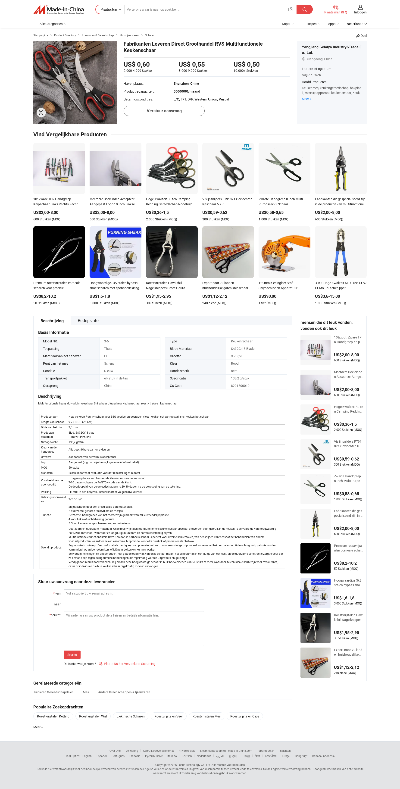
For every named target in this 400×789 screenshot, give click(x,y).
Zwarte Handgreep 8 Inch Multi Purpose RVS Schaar (348, 478)
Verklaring (131, 750)
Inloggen (360, 12)
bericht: (55, 615)
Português (118, 756)
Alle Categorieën (51, 24)
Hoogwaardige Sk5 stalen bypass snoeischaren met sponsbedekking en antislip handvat (348, 582)
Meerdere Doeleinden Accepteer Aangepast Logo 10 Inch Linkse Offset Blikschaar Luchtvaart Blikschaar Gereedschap (348, 374)
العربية (220, 756)
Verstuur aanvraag (164, 110)
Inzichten (285, 750)
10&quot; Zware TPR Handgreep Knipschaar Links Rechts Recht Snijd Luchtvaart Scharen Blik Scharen (348, 339)
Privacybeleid (187, 750)
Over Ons (115, 750)
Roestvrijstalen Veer (168, 716)
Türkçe (285, 756)
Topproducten (266, 750)
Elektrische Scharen (131, 716)
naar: (57, 604)
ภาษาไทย (271, 756)
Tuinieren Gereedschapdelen (53, 692)
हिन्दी (257, 756)
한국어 (232, 756)
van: (57, 593)
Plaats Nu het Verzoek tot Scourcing (127, 663)
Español (102, 756)
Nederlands (204, 756)
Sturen (72, 654)
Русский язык (153, 756)
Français (134, 756)
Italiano (172, 756)
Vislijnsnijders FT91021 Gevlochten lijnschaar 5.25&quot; (348, 443)
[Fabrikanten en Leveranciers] (58, 9)
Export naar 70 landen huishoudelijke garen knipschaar (348, 652)
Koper (286, 24)
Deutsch (187, 756)
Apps (331, 24)
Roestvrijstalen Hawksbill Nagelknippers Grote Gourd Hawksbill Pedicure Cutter (348, 617)
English (87, 756)
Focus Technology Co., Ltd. (194, 765)
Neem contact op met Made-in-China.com (226, 750)
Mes (86, 692)
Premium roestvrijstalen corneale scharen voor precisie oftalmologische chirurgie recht (348, 548)
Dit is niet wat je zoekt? (80, 663)
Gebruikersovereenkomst (158, 750)
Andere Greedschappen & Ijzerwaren (124, 692)
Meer (305, 99)
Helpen (312, 24)
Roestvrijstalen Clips (244, 716)
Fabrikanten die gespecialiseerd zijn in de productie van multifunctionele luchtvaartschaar (348, 513)
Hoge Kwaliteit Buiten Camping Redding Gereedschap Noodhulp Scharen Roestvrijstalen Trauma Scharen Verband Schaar (348, 409)
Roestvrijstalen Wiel (93, 716)
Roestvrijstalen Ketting (53, 716)
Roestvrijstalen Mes (207, 716)
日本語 (246, 756)
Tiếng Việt (300, 756)
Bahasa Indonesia (323, 756)
